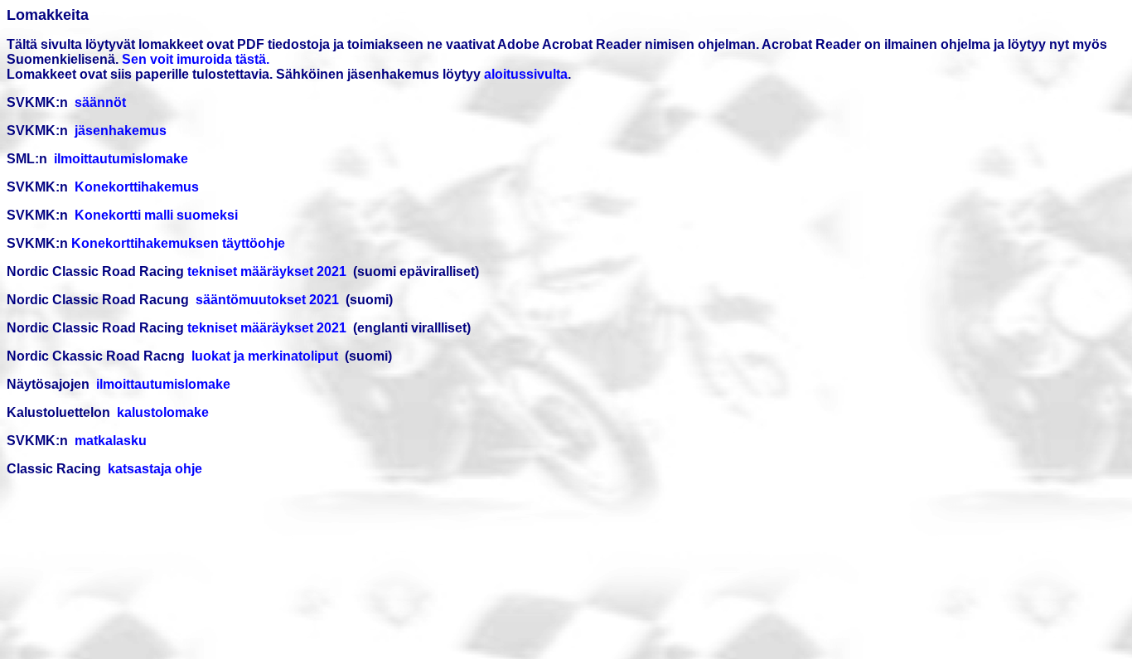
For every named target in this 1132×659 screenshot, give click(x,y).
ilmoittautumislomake (119, 159)
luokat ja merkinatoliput (266, 356)
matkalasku (111, 441)
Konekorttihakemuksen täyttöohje (178, 243)
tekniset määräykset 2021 (266, 271)
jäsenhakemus (121, 131)
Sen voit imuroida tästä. (195, 59)
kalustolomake (163, 412)
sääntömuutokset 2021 (269, 300)
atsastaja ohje (158, 469)
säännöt (100, 102)
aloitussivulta (526, 74)
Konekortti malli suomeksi (156, 215)
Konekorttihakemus (138, 187)
